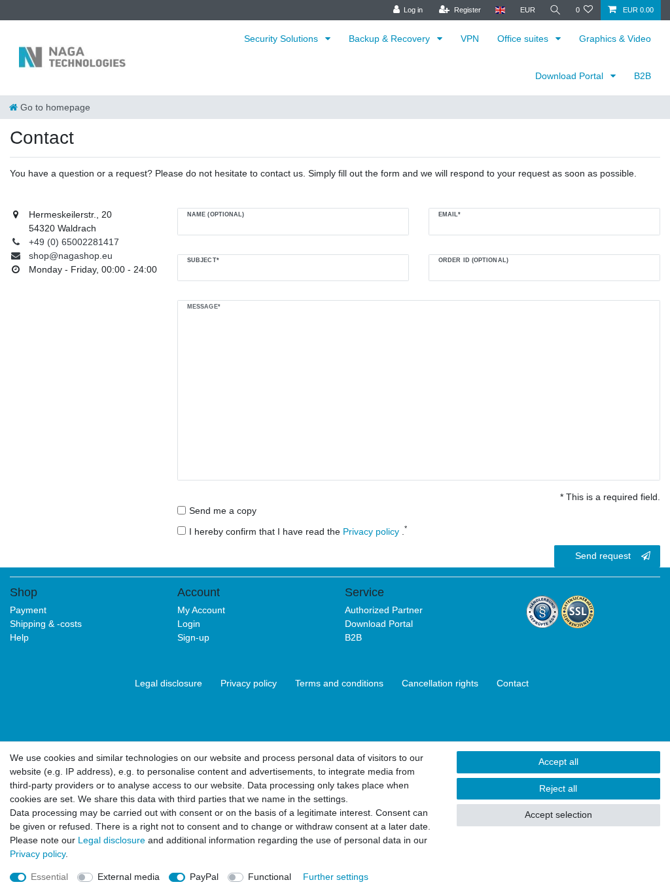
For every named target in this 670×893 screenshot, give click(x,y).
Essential (49, 876)
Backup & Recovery (390, 38)
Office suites (524, 38)
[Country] (500, 10)
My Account (201, 610)
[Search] (555, 10)
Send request (603, 555)
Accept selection (558, 814)
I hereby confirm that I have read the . (298, 531)
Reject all (558, 788)
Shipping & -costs (46, 623)
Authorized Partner (384, 610)
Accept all (558, 761)
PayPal (204, 876)
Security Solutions (282, 38)
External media (128, 876)
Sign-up (193, 637)
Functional (269, 876)
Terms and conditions (339, 683)
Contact (513, 683)
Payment (28, 610)
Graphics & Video (615, 38)
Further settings (335, 876)
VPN (470, 38)
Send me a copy (222, 510)
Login (188, 623)
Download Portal (570, 76)
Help (19, 637)
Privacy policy (248, 683)
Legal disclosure (168, 683)
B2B (642, 76)
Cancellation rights (440, 683)
